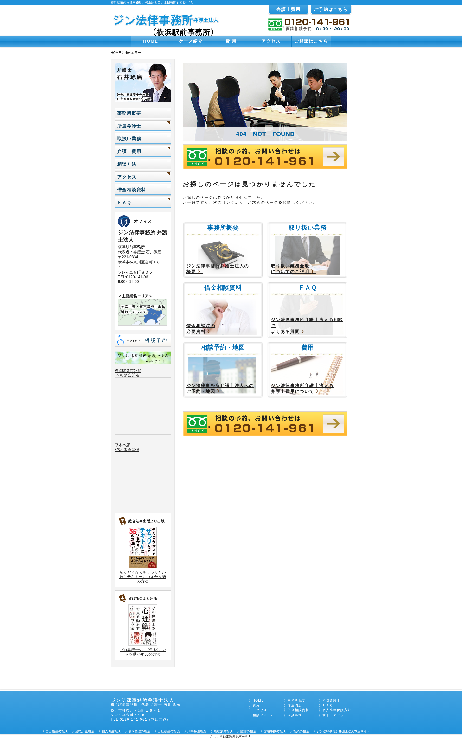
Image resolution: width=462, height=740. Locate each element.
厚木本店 (122, 445)
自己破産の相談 (57, 731)
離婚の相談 (248, 731)
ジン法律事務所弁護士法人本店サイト (343, 731)
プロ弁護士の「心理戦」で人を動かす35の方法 (143, 652)
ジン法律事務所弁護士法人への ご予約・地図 (220, 388)
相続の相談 (301, 731)
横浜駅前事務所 (128, 371)
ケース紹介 (191, 41)
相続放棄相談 (223, 731)
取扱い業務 (129, 138)
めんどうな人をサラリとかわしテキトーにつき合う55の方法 (142, 576)
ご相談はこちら (311, 41)
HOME (150, 41)
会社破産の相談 (169, 731)
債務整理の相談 (139, 731)
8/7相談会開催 (127, 375)
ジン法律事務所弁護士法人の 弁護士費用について (302, 388)
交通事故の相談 (275, 731)
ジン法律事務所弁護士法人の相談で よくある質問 (307, 325)
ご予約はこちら (331, 9)
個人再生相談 (111, 731)
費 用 (231, 41)
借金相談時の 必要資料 (200, 328)
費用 (256, 705)
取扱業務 (295, 715)
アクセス (271, 41)
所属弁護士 (129, 125)
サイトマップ (333, 715)
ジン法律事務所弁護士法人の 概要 (217, 268)
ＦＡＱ (124, 202)
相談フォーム (263, 715)
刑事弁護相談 (196, 731)
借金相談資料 (131, 189)
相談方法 (126, 164)
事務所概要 (129, 113)
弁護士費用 (288, 9)
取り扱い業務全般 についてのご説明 (293, 268)
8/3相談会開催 (127, 450)
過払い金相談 (84, 731)
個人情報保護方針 (336, 710)
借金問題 (295, 705)
